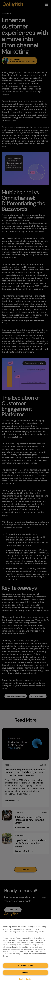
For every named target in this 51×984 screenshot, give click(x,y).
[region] (25, 951)
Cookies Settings (25, 979)
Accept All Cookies (25, 965)
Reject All (25, 972)
